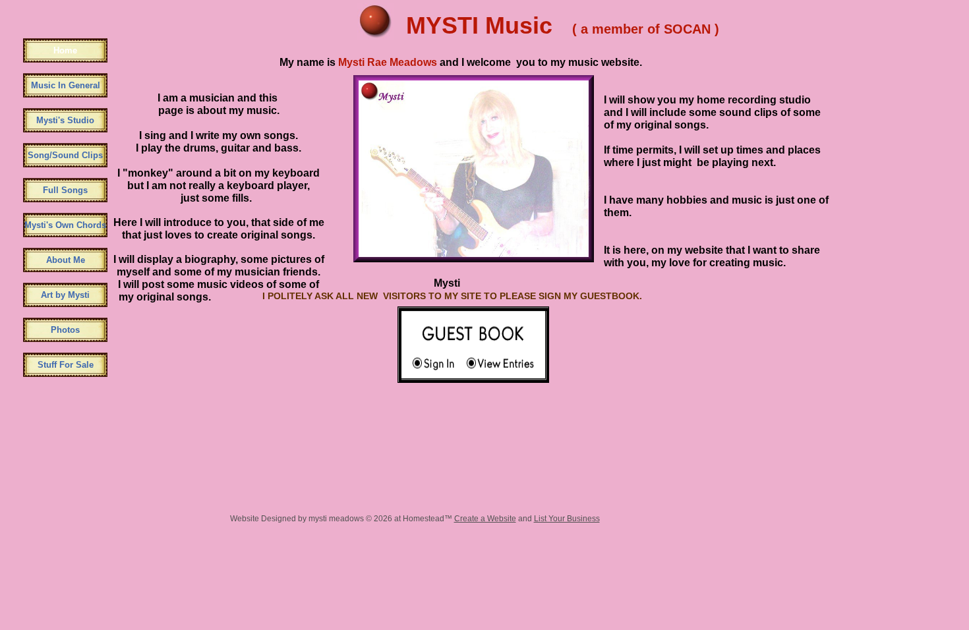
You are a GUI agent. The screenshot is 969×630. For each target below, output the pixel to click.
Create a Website (485, 518)
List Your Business (567, 518)
